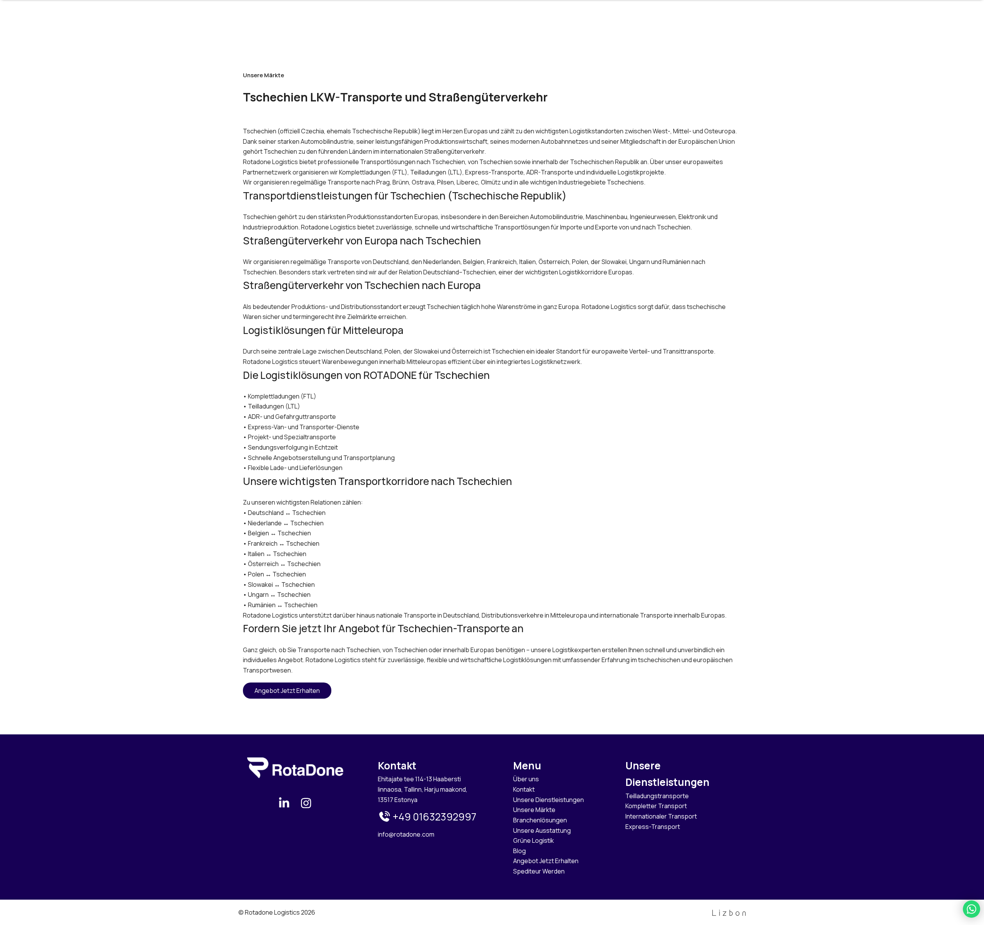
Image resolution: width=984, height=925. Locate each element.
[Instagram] (306, 803)
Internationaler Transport (661, 816)
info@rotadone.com (406, 834)
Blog (519, 851)
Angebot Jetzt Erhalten (287, 690)
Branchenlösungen (540, 820)
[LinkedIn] (284, 803)
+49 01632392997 (433, 817)
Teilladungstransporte (657, 796)
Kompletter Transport (656, 806)
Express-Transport (652, 826)
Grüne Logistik (533, 840)
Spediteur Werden (539, 871)
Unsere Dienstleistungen (548, 799)
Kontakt (524, 789)
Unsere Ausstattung (542, 830)
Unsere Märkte (534, 809)
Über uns (526, 779)
